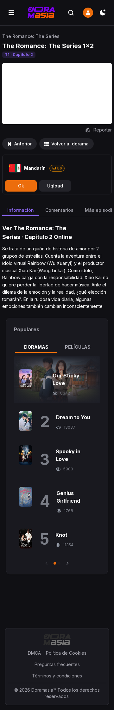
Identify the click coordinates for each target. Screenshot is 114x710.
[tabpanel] (57, 461)
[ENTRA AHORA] (88, 13)
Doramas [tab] (36, 347)
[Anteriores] (46, 563)
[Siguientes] (67, 563)
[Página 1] (55, 563)
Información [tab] (20, 210)
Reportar (102, 129)
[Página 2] (59, 563)
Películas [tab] (78, 347)
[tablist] (57, 347)
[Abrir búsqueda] (71, 12)
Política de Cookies (66, 653)
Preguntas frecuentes (57, 664)
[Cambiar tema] (102, 12)
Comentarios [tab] (59, 210)
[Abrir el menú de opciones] (11, 12)
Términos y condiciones (57, 675)
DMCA (34, 653)
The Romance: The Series (31, 36)
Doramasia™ (43, 690)
